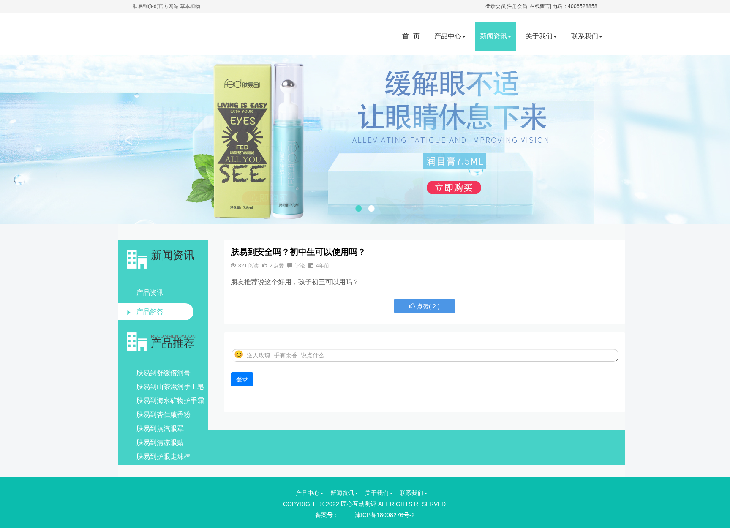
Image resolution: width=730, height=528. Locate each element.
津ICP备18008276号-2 (385, 515)
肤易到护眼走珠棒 (163, 456)
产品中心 (447, 36)
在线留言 (540, 6)
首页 (413, 36)
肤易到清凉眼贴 (160, 442)
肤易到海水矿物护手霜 (170, 400)
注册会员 (517, 6)
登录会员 (495, 6)
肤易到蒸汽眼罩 (160, 428)
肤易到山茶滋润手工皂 (170, 386)
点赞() (427, 306)
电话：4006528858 (575, 6)
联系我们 (584, 36)
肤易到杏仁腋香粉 (163, 414)
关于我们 (539, 36)
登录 (242, 379)
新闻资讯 (493, 36)
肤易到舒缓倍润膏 (163, 372)
